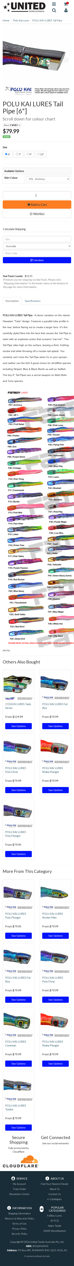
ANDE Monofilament (54, 1230)
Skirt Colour (11, 177)
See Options (18, 726)
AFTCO (54, 1220)
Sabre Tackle (54, 1225)
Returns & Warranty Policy (19, 1218)
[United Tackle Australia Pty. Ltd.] (25, 6)
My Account (19, 1183)
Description (12, 300)
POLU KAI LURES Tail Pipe (47, 20)
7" (19, 154)
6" (8, 154)
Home (6, 20)
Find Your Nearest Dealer (55, 1183)
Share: (7, 125)
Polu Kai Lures (21, 20)
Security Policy (19, 1233)
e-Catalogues (54, 1199)
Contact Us (54, 1194)
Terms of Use (19, 1223)
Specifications (33, 300)
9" (30, 154)
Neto (47, 1256)
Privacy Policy (19, 1228)
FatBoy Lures (54, 1215)
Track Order (19, 1188)
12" (42, 154)
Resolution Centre (19, 1194)
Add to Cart (38, 205)
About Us (55, 1188)
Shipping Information (19, 1213)
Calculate (38, 260)
